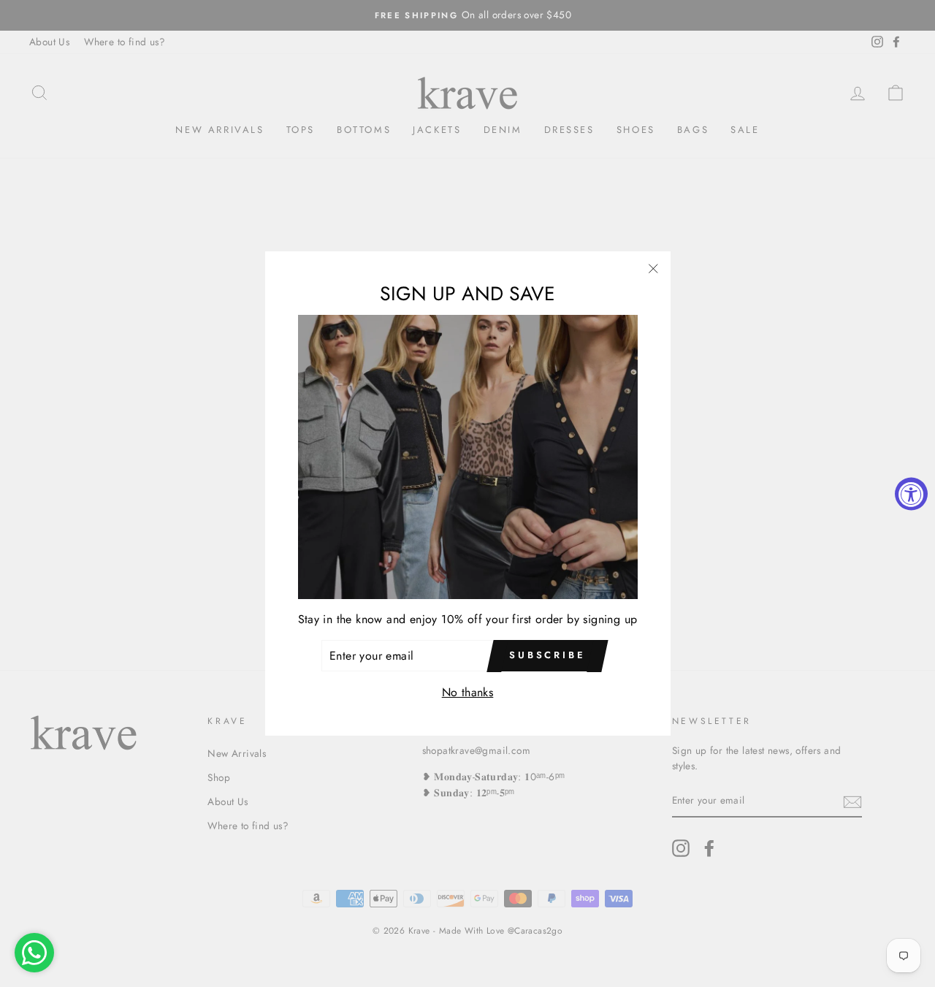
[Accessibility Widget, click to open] (911, 493)
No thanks (468, 692)
